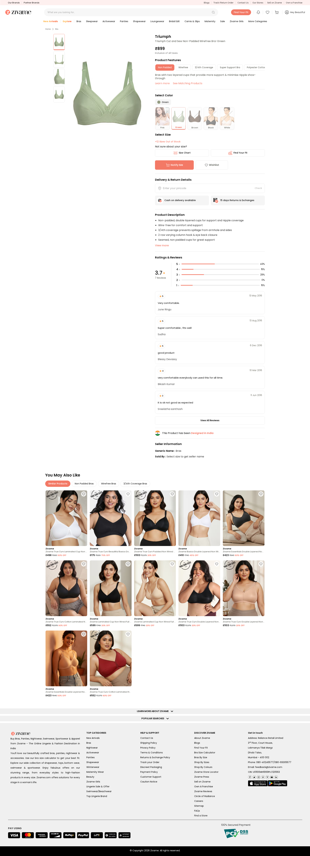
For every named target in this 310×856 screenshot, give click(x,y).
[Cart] (277, 12)
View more (162, 245)
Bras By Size (200, 757)
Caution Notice (148, 781)
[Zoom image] (107, 93)
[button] (213, 12)
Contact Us (243, 2)
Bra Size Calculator (204, 752)
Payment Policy (149, 772)
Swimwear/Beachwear (99, 791)
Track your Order (149, 762)
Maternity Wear (95, 772)
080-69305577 (282, 762)
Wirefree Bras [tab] (108, 483)
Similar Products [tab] (57, 483)
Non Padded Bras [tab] (84, 483)
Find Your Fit (240, 152)
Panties (90, 757)
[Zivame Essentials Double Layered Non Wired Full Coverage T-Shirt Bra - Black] (243, 518)
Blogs (206, 2)
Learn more (162, 83)
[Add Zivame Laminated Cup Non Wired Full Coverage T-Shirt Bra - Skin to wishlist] (172, 564)
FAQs (197, 810)
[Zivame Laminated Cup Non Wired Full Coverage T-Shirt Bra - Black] (110, 588)
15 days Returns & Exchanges (237, 200)
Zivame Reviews (203, 791)
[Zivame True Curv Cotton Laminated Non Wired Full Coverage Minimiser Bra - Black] (66, 588)
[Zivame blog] (267, 776)
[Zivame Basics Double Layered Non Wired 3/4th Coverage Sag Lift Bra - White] (199, 518)
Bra (56, 29)
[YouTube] (271, 776)
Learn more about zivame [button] (153, 711)
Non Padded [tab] (165, 67)
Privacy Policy (147, 747)
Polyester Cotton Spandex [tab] (261, 67)
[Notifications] (258, 12)
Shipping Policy (148, 742)
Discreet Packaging (151, 767)
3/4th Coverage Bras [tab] (135, 483)
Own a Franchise (294, 2)
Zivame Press (201, 776)
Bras (88, 742)
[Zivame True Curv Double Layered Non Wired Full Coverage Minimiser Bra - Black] (199, 588)
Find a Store (200, 815)
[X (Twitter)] (254, 776)
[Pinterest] (262, 776)
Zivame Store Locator (206, 772)
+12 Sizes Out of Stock (168, 141)
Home (48, 29)
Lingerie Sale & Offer (97, 786)
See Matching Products (187, 83)
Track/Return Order (223, 2)
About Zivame (202, 738)
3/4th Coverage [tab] (204, 67)
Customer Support (150, 776)
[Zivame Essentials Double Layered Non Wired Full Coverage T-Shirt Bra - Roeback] (66, 658)
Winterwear (92, 767)
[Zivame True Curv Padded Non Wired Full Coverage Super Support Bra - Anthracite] (155, 518)
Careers (198, 801)
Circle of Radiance (204, 796)
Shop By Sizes (201, 762)
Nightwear (92, 747)
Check (258, 188)
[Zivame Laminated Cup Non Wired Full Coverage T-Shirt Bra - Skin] (155, 588)
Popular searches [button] (153, 718)
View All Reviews (209, 420)
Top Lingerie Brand (96, 796)
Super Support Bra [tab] (230, 67)
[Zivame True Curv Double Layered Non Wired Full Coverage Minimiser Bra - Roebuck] (243, 588)
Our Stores (258, 2)
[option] (59, 42)
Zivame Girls (93, 781)
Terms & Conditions (151, 752)
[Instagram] (258, 776)
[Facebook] (250, 777)
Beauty (90, 776)
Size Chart (185, 152)
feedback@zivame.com (268, 767)
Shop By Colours (203, 767)
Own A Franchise (203, 786)
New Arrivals (93, 738)
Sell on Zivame (274, 2)
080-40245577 (264, 762)
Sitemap (199, 806)
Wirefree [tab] (183, 67)
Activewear (92, 752)
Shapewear (92, 762)
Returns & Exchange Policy (155, 757)
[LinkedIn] (276, 776)
